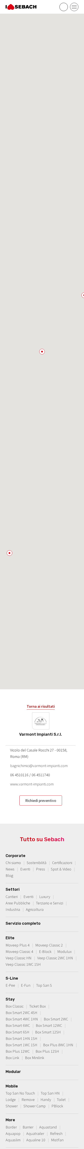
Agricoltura (35, 909)
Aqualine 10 (35, 1139)
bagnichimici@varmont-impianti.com (39, 765)
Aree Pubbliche (18, 903)
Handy (45, 1099)
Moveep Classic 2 (49, 945)
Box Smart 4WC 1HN (22, 1019)
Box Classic (14, 1006)
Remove (28, 1099)
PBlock (57, 1106)
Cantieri (12, 896)
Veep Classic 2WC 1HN (55, 957)
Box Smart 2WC (56, 1019)
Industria (13, 909)
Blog (9, 875)
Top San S (44, 985)
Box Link (12, 1057)
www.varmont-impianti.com (32, 784)
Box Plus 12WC (18, 1051)
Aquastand (48, 1127)
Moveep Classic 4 (19, 951)
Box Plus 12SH (47, 1051)
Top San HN (50, 1093)
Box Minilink (34, 1057)
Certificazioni (62, 862)
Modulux (64, 951)
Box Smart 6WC (18, 1025)
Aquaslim (13, 1139)
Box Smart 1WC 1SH (21, 1044)
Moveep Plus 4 (18, 945)
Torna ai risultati (41, 706)
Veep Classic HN (18, 957)
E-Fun (25, 985)
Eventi (25, 869)
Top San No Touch (20, 1093)
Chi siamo (13, 862)
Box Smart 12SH (48, 1032)
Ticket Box (37, 1006)
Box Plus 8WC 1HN (58, 1044)
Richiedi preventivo (40, 800)
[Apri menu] (74, 7)
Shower (12, 1106)
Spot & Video (61, 869)
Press (40, 869)
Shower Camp (34, 1106)
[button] (42, 351)
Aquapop (13, 1133)
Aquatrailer (35, 1133)
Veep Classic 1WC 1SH (23, 964)
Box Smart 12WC (49, 1025)
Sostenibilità (36, 862)
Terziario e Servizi (49, 903)
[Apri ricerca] (63, 7)
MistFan (57, 1139)
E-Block (45, 951)
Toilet (61, 1099)
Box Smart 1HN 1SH (21, 1038)
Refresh (56, 1133)
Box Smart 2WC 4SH (21, 1012)
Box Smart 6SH (17, 1032)
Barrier (28, 1127)
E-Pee (10, 985)
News (10, 869)
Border (11, 1127)
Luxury (44, 896)
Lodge (11, 1099)
